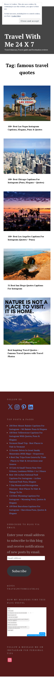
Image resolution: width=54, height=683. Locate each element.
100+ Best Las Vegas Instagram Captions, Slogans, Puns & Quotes (25, 128)
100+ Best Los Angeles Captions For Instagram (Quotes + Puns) (26, 238)
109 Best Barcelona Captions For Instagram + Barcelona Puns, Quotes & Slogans (27, 510)
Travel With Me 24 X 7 (23, 40)
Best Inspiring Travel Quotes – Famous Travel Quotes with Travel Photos (25, 353)
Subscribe (19, 571)
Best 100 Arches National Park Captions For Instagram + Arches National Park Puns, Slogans (25, 478)
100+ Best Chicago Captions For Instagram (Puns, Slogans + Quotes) (26, 181)
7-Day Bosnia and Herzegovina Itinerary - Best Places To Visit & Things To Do (24, 489)
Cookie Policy (16, 16)
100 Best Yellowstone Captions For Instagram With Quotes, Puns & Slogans (26, 436)
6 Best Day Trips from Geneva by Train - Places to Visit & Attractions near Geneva (27, 461)
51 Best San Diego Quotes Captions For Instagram (25, 287)
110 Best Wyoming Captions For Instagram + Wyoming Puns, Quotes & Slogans (27, 499)
